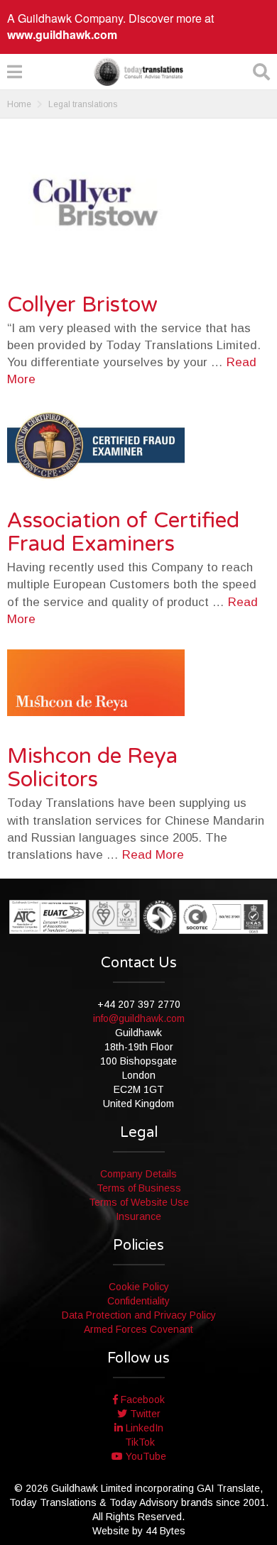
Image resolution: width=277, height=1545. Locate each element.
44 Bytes (165, 1530)
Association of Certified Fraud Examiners (123, 532)
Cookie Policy (139, 1286)
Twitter (144, 1413)
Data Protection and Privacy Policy (139, 1315)
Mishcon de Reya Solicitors (92, 768)
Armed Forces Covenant (138, 1329)
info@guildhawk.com (139, 1018)
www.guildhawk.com (62, 34)
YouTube (144, 1456)
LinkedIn (143, 1428)
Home (19, 104)
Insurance (138, 1216)
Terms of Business (139, 1188)
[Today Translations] (138, 71)
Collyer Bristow (82, 305)
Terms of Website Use (139, 1202)
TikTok (138, 1442)
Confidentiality (138, 1301)
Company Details (138, 1174)
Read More (153, 855)
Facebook (141, 1399)
